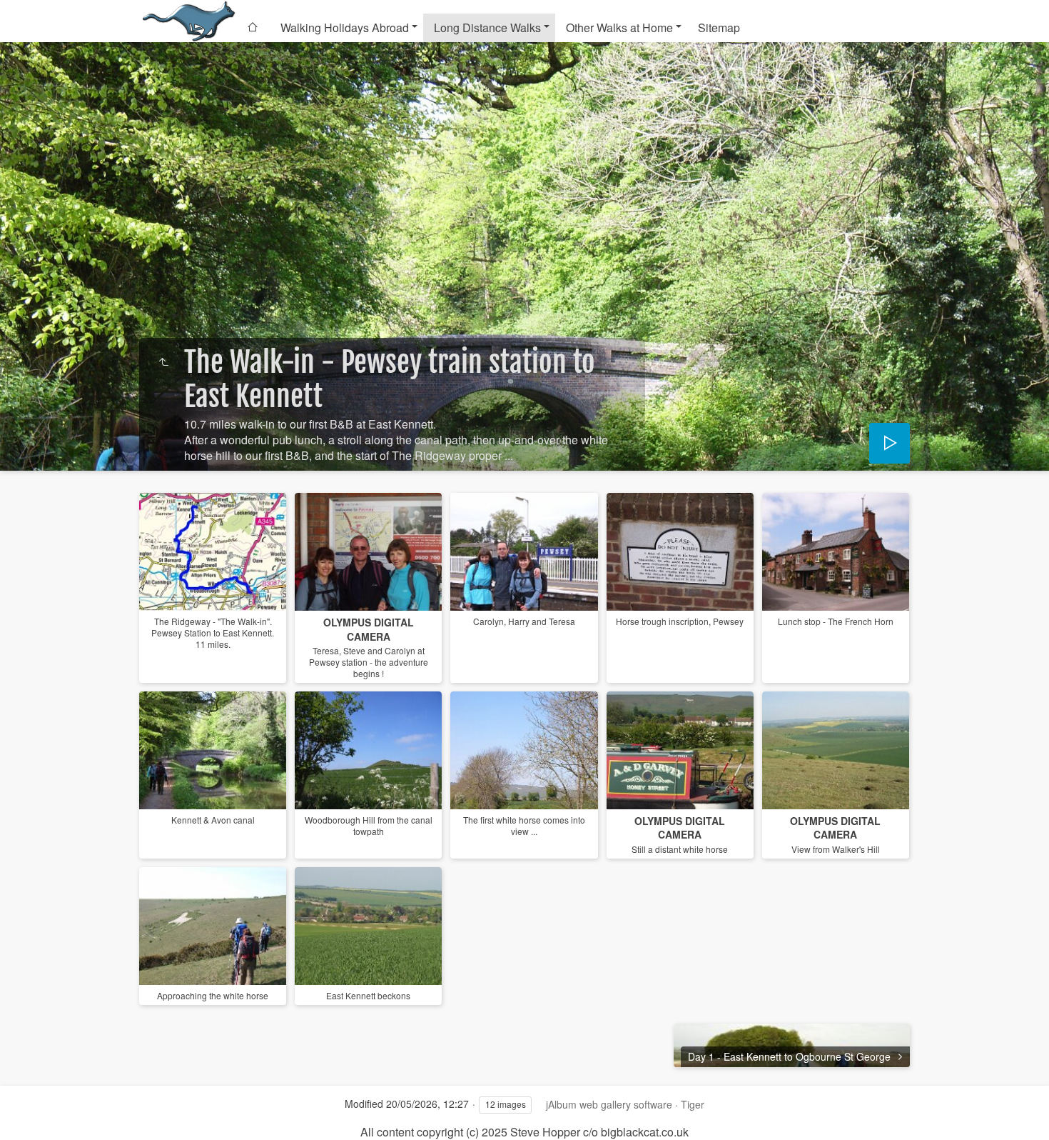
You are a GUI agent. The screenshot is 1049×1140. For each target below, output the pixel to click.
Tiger (692, 1104)
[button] (28, 1111)
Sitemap (719, 27)
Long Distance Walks (487, 27)
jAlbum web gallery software (609, 1104)
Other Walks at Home (619, 27)
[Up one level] (163, 362)
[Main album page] (187, 21)
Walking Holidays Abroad (344, 27)
